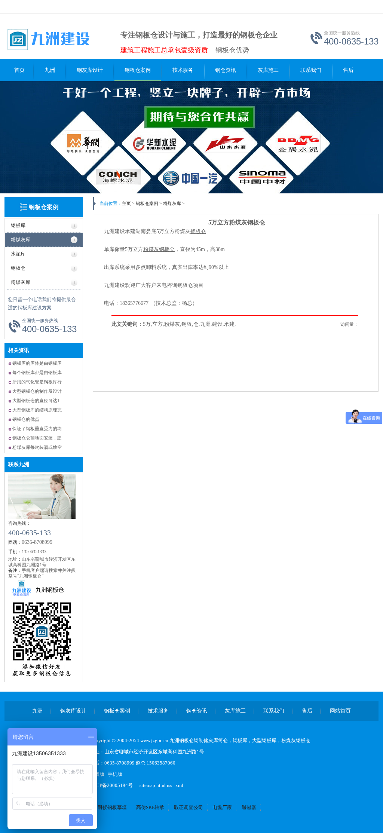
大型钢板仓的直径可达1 (35, 400)
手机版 (115, 774)
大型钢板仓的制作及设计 (37, 391)
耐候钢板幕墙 (112, 807)
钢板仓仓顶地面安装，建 (37, 438)
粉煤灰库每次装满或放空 (37, 447)
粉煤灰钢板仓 (295, 740)
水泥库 (18, 254)
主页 (126, 203)
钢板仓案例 (138, 70)
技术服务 (182, 70)
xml (179, 785)
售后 (348, 70)
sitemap (147, 785)
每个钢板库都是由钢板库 (37, 372)
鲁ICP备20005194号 (111, 785)
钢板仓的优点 (25, 419)
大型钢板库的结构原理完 (37, 410)
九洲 (50, 70)
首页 (19, 70)
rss (169, 785)
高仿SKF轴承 (150, 807)
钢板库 (18, 225)
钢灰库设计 (90, 70)
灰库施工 (268, 70)
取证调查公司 (188, 807)
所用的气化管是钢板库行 (37, 382)
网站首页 (340, 711)
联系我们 (310, 70)
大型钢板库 (264, 740)
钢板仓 (18, 268)
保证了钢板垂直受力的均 (37, 428)
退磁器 (249, 807)
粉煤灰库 (20, 239)
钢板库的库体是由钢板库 (37, 363)
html (161, 785)
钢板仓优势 (232, 50)
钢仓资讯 (225, 70)
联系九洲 (18, 464)
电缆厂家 (222, 807)
